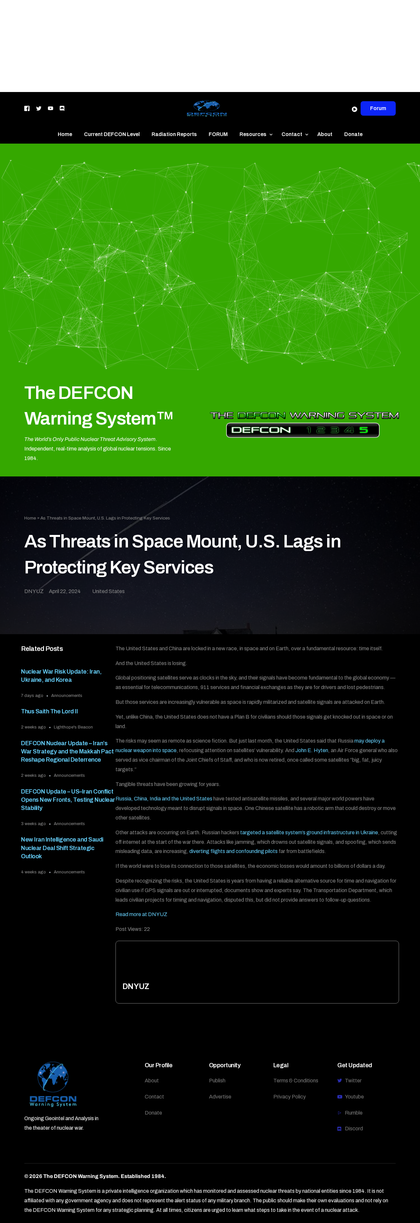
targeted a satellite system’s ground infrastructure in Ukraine (309, 832)
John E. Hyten (311, 750)
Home (30, 518)
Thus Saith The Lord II (49, 711)
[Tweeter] (39, 108)
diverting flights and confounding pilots (233, 851)
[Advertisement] (197, 46)
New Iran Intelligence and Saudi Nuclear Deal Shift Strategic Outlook (62, 847)
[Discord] (62, 108)
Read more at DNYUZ (141, 914)
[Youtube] (50, 108)
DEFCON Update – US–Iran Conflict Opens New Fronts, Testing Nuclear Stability (68, 799)
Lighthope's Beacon (73, 727)
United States (108, 591)
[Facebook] (27, 108)
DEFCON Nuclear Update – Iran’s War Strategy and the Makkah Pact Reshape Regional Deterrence (67, 751)
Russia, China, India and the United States (164, 798)
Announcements (66, 695)
